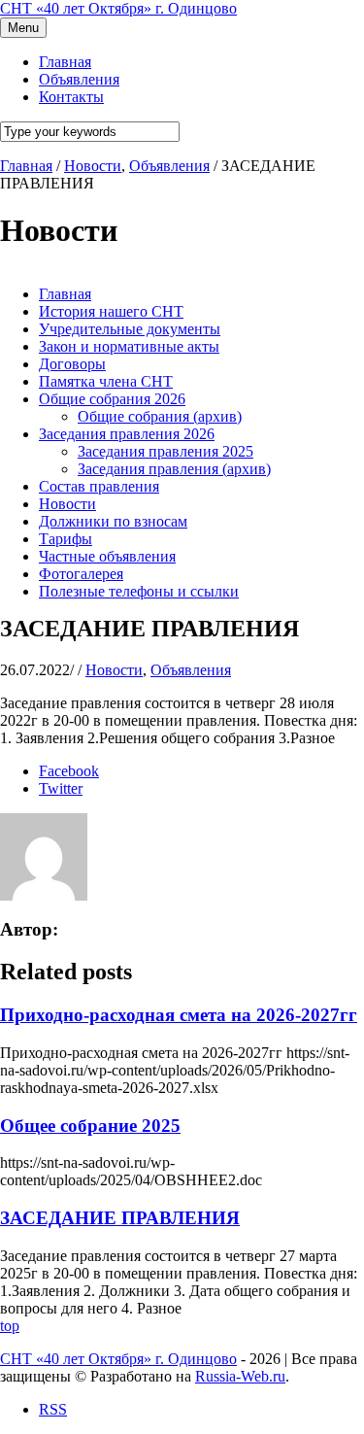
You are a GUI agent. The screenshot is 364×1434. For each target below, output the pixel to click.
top (9, 1325)
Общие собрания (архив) (160, 416)
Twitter (61, 788)
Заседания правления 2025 (165, 451)
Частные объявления (107, 556)
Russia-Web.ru (240, 1376)
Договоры (72, 364)
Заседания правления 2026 (127, 434)
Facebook (69, 771)
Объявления (169, 165)
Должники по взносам (113, 521)
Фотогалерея (81, 573)
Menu (23, 27)
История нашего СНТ (111, 311)
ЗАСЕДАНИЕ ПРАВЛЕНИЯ (120, 1218)
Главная (65, 294)
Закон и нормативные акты (129, 346)
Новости (92, 165)
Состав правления (99, 486)
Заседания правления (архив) (174, 469)
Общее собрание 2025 (90, 1125)
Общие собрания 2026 (112, 399)
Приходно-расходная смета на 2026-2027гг (178, 1015)
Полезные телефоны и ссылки (139, 591)
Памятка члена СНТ (106, 381)
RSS (53, 1409)
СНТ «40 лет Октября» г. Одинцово (118, 8)
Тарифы (65, 538)
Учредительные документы (129, 329)
